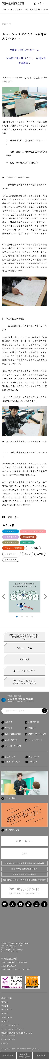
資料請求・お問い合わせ (24, 1055)
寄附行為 (4, 1021)
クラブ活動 (33, 548)
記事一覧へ (13, 517)
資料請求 (24, 659)
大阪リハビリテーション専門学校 (15, 969)
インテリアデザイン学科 (32, 531)
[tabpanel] (25, 596)
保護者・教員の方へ (13, 761)
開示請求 (4, 1043)
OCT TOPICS (33, 722)
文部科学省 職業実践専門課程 (24, 869)
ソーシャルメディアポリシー (12, 1029)
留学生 (40, 554)
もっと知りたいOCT (13, 746)
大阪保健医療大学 (9, 966)
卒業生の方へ (34, 757)
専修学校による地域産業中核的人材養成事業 (24, 863)
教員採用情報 (6, 998)
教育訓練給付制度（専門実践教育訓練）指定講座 (24, 880)
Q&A (24, 853)
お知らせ (8, 722)
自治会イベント (11, 554)
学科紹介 (31, 728)
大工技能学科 (10, 537)
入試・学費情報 (11, 740)
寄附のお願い (6, 1017)
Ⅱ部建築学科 (10, 542)
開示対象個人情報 (8, 1039)
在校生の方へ (10, 757)
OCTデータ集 (24, 648)
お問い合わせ (24, 841)
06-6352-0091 (11, 945)
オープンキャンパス (24, 670)
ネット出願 (41, 1055)
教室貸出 (4, 1002)
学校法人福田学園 (9, 958)
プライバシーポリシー (10, 1025)
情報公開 (4, 1006)
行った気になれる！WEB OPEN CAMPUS (24, 682)
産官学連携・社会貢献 (37, 734)
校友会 (27, 554)
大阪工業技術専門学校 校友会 (14, 962)
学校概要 (8, 728)
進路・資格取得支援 (13, 734)
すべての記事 (10, 559)
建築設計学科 (28, 537)
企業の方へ (33, 761)
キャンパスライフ (35, 740)
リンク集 (4, 1013)
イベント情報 (8, 1055)
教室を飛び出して (12, 830)
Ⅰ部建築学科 (10, 531)
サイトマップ (6, 1010)
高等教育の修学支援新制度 (24, 874)
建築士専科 (27, 542)
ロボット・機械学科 (13, 548)
